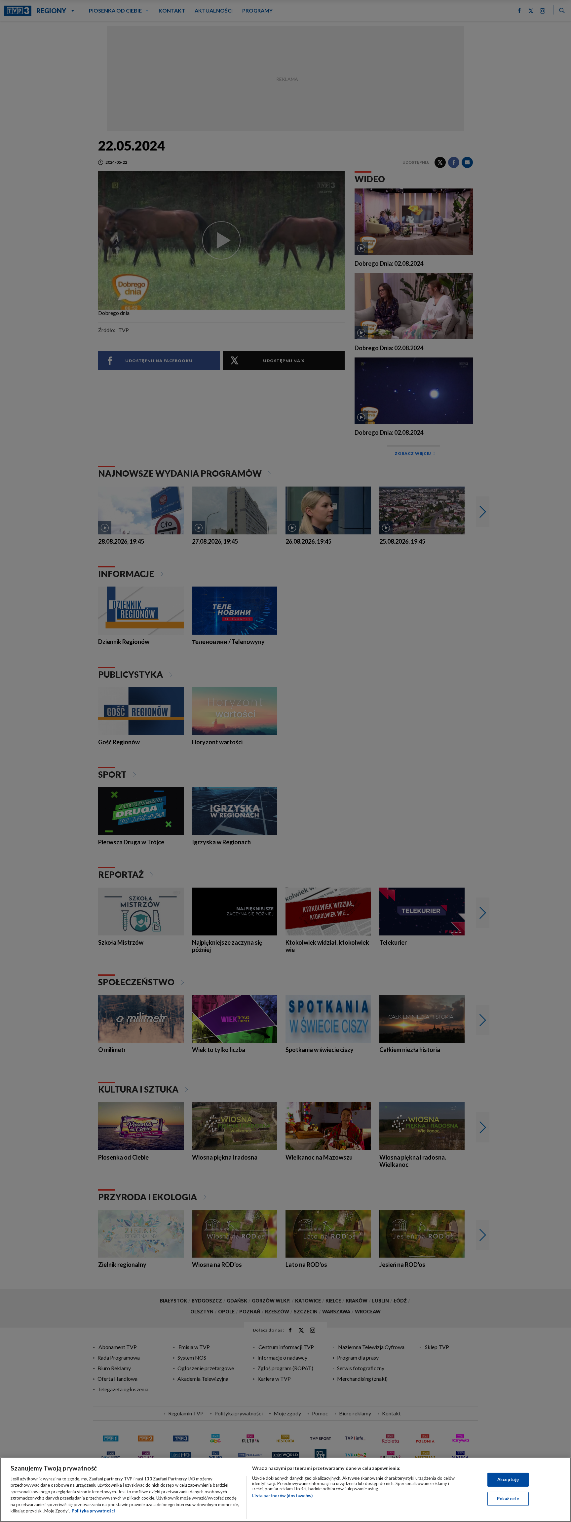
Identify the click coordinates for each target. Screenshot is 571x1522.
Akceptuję (508, 1479)
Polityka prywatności (93, 1510)
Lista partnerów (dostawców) (282, 1495)
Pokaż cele (508, 1498)
